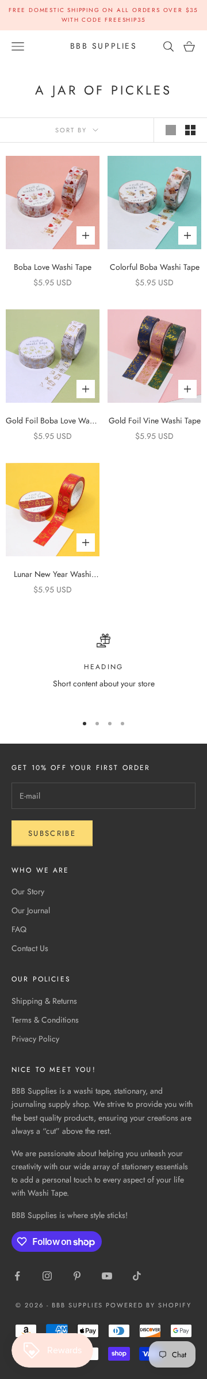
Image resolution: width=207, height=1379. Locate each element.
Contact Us (30, 948)
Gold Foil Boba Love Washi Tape (52, 421)
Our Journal (31, 910)
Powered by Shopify (148, 1305)
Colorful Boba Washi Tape (155, 267)
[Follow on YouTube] (107, 1276)
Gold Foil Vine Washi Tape (155, 420)
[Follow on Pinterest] (77, 1276)
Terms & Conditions (45, 1020)
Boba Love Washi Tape (52, 267)
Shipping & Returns (44, 1001)
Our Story (28, 891)
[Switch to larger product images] (171, 130)
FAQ (19, 929)
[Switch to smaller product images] (190, 130)
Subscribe (52, 833)
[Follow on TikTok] (137, 1276)
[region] (103, 669)
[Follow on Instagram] (47, 1276)
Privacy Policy (35, 1038)
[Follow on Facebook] (17, 1276)
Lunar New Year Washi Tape (52, 574)
